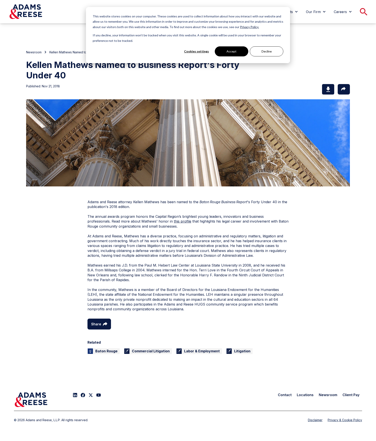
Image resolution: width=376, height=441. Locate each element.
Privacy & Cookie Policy (345, 420)
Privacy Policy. (249, 27)
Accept (232, 51)
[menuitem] (316, 11)
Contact (285, 395)
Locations (305, 395)
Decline (267, 51)
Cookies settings (196, 51)
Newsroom (34, 52)
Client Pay (350, 395)
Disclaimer (315, 420)
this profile (182, 221)
